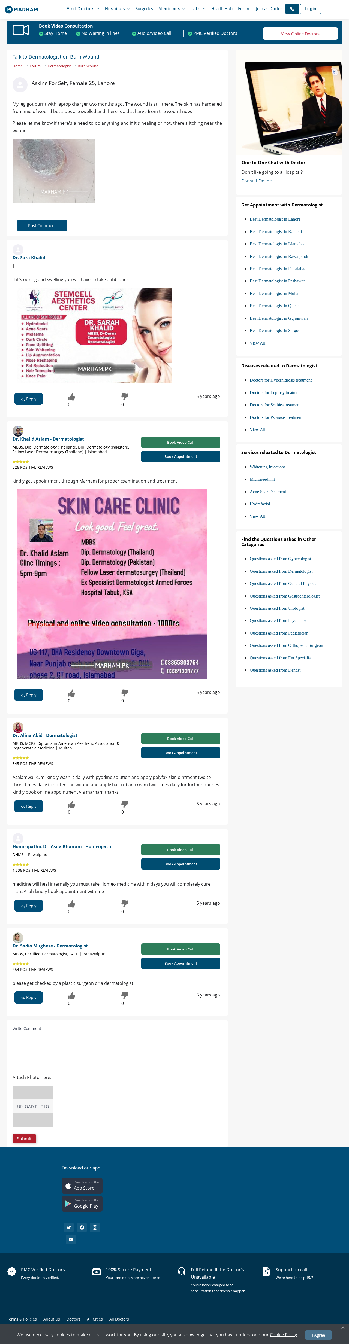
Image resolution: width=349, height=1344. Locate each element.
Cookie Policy (283, 1334)
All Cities (95, 1319)
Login (311, 8)
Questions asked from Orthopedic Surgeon (286, 645)
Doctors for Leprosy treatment (276, 392)
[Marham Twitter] (69, 1227)
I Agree (318, 1335)
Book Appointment (180, 456)
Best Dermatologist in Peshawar (277, 281)
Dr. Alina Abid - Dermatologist (45, 735)
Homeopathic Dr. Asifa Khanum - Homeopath (62, 846)
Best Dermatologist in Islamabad (278, 244)
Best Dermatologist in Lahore (275, 219)
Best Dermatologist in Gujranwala (279, 318)
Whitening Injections (267, 467)
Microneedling (262, 479)
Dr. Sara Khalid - (30, 258)
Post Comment (42, 225)
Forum (244, 8)
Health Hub (222, 8)
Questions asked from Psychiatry (278, 620)
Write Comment (27, 1028)
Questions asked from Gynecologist (280, 558)
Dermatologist (59, 65)
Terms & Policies (22, 1319)
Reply (31, 398)
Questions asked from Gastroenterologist (285, 596)
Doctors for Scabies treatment (275, 405)
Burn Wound (88, 65)
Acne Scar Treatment (268, 491)
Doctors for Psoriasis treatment (276, 417)
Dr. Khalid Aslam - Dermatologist (48, 439)
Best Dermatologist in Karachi (276, 231)
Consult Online (257, 181)
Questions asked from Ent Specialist (281, 658)
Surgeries (144, 8)
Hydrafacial (260, 504)
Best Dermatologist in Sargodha (277, 330)
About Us (51, 1319)
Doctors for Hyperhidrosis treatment (281, 380)
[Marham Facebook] (82, 1227)
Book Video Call (180, 442)
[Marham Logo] (21, 8)
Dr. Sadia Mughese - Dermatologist (50, 946)
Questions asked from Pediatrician (279, 633)
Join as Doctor (269, 8)
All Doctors (119, 1319)
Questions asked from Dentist (275, 670)
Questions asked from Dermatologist (281, 571)
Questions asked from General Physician (285, 583)
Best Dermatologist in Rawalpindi (279, 256)
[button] (292, 9)
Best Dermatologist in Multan (275, 293)
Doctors (73, 1319)
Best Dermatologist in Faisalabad (278, 268)
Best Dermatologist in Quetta (275, 305)
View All (257, 343)
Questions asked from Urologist (277, 608)
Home (18, 65)
